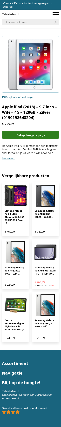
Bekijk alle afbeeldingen (19, 97)
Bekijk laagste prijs (30, 135)
